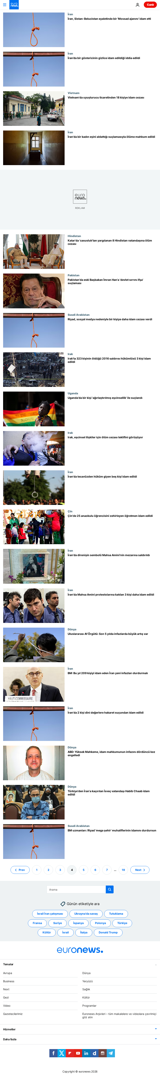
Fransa (37, 923)
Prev (22, 869)
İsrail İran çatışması (50, 913)
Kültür (47, 932)
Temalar (8, 964)
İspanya (78, 923)
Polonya (100, 923)
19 (123, 869)
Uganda (73, 393)
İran (70, 14)
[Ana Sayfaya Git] (14, 4)
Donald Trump (108, 932)
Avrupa (7, 972)
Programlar (89, 1005)
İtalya (83, 932)
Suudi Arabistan (79, 314)
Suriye (57, 923)
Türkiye (122, 923)
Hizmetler (9, 1029)
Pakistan (73, 275)
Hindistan (74, 235)
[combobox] (80, 889)
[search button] (110, 889)
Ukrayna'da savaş (86, 913)
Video (6, 1005)
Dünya (72, 629)
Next (138, 869)
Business (8, 981)
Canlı (150, 4)
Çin (70, 511)
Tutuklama (116, 913)
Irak (70, 353)
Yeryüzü (87, 981)
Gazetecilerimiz (13, 1013)
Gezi (6, 997)
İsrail (65, 932)
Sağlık (86, 989)
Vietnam (73, 92)
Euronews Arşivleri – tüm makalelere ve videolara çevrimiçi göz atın (119, 1015)
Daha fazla (9, 1039)
